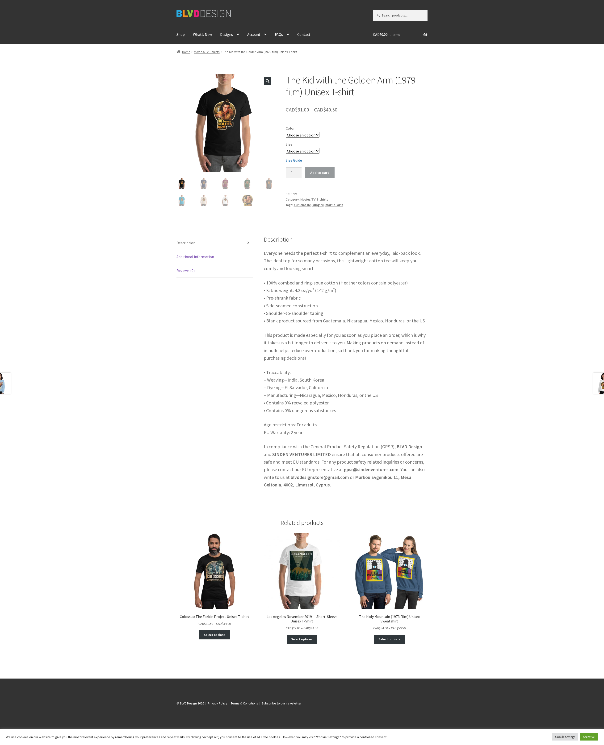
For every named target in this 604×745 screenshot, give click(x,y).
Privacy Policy (217, 703)
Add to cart (319, 172)
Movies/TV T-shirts (207, 52)
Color (290, 128)
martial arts (334, 205)
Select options (214, 635)
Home (186, 52)
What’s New (202, 34)
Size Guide (294, 160)
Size (289, 144)
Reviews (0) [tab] (185, 270)
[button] (267, 81)
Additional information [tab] (195, 256)
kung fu (318, 205)
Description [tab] (185, 242)
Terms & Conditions (244, 703)
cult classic (302, 205)
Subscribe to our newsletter (282, 703)
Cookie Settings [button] (565, 737)
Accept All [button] (589, 737)
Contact (303, 34)
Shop (180, 34)
